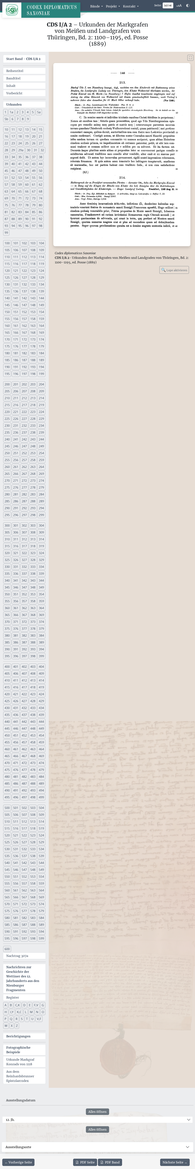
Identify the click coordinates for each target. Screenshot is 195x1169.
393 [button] (32, 649)
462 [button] (24, 749)
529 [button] (41, 842)
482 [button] (24, 777)
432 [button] (24, 708)
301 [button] (15, 525)
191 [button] (15, 367)
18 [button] (20, 136)
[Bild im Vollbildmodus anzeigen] (190, 58)
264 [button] (41, 467)
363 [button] (32, 608)
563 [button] (32, 890)
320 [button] (7, 553)
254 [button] (41, 453)
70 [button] (13, 198)
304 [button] (41, 525)
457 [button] (24, 742)
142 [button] (24, 298)
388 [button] (32, 642)
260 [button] (7, 467)
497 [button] (24, 797)
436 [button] (15, 715)
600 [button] (7, 949)
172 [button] (24, 339)
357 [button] (24, 601)
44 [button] (40, 164)
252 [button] (24, 453)
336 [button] (15, 574)
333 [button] (32, 567)
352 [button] (24, 594)
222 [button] (24, 412)
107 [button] (24, 250)
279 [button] (41, 487)
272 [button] (24, 480)
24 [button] (20, 143)
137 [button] (24, 291)
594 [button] (41, 931)
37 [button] (33, 157)
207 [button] (24, 391)
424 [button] (41, 694)
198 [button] (32, 374)
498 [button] (32, 797)
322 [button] (24, 553)
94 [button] (13, 226)
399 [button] (41, 656)
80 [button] (40, 205)
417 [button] (24, 687)
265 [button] (7, 474)
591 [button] (15, 931)
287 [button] (24, 501)
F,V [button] (36, 1005)
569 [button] (41, 897)
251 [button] (15, 453)
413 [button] (32, 680)
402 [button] (24, 667)
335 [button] (7, 574)
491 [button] (15, 790)
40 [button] (13, 164)
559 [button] (41, 883)
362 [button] (24, 608)
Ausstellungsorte (18, 1147)
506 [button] (15, 815)
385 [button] (7, 642)
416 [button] (15, 687)
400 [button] (7, 667)
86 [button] (40, 212)
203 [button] (32, 384)
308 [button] (32, 532)
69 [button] (6, 198)
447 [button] (24, 728)
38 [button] (40, 157)
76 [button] (13, 205)
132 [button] (24, 284)
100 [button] (7, 243)
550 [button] (7, 876)
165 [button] (7, 332)
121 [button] (15, 271)
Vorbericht (14, 93)
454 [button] (41, 735)
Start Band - (23, 59)
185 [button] (7, 360)
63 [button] (6, 191)
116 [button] (15, 264)
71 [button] (20, 198)
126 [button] (15, 277)
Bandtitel (13, 78)
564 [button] (41, 890)
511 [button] (15, 821)
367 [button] (24, 615)
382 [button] (24, 635)
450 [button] (7, 735)
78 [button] (27, 205)
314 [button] (41, 539)
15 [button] (40, 129)
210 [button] (7, 398)
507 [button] (24, 815)
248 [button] (32, 446)
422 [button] (24, 694)
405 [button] (7, 673)
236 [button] (15, 432)
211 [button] (15, 398)
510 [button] (7, 821)
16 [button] (6, 136)
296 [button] (15, 515)
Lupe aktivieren (174, 269)
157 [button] (24, 319)
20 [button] (33, 136)
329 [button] (41, 560)
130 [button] (7, 284)
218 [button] (32, 405)
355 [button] (7, 601)
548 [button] (32, 870)
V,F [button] (39, 1019)
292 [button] (24, 508)
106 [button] (15, 250)
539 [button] (41, 856)
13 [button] (27, 129)
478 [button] (32, 770)
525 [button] (7, 842)
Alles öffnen (97, 1112)
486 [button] (15, 783)
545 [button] (7, 870)
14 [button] (33, 129)
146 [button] (15, 305)
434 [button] (41, 708)
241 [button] (15, 439)
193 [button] (32, 367)
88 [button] (13, 219)
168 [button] (32, 332)
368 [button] (32, 615)
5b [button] (6, 119)
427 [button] (24, 701)
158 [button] (32, 319)
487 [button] (24, 783)
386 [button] (15, 642)
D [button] (24, 1005)
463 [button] (32, 749)
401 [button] (15, 667)
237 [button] (24, 432)
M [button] (31, 1012)
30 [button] (28, 150)
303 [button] (32, 525)
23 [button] (13, 143)
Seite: (158, 5)
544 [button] (41, 863)
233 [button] (32, 425)
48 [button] (27, 171)
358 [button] (32, 601)
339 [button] (41, 574)
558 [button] (32, 883)
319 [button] (41, 546)
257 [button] (24, 460)
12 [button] (20, 129)
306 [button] (15, 532)
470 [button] (7, 763)
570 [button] (7, 904)
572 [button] (24, 904)
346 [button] (15, 587)
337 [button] (24, 574)
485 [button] (7, 783)
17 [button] (13, 136)
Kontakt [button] (129, 6)
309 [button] (41, 532)
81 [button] (6, 212)
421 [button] (15, 694)
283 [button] (32, 494)
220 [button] (7, 412)
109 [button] (41, 250)
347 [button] (24, 587)
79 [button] (33, 205)
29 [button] (13, 150)
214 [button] (41, 398)
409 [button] (41, 673)
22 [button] (6, 143)
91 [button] (33, 219)
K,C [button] (19, 1012)
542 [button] (24, 863)
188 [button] (32, 360)
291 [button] (15, 508)
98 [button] (40, 226)
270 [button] (7, 480)
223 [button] (32, 412)
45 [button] (6, 171)
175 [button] (7, 346)
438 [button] (32, 715)
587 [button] (24, 925)
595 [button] (7, 938)
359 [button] (41, 601)
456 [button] (15, 742)
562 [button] (24, 890)
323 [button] (32, 553)
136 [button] (15, 291)
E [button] (30, 1005)
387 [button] (24, 642)
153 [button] (32, 312)
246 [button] (15, 446)
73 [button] (33, 198)
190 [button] (7, 367)
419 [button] (41, 687)
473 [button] (32, 763)
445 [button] (7, 728)
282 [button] (24, 494)
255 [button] (7, 460)
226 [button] (15, 419)
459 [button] (41, 742)
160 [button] (7, 326)
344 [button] (41, 580)
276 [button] (15, 487)
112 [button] (24, 257)
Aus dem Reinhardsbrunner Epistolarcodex (20, 1076)
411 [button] (15, 680)
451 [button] (15, 735)
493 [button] (32, 790)
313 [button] (32, 539)
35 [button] (20, 157)
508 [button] (32, 815)
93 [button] (6, 226)
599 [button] (41, 938)
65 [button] (20, 191)
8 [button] (23, 119)
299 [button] (41, 515)
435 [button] (7, 715)
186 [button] (15, 360)
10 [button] (6, 129)
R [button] (17, 1019)
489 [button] (41, 783)
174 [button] (41, 339)
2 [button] (17, 112)
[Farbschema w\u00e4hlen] (188, 5)
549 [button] (41, 870)
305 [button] (7, 532)
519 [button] (41, 828)
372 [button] (24, 622)
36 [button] (27, 157)
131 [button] (15, 284)
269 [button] (41, 474)
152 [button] (24, 312)
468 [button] (32, 756)
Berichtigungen (18, 1036)
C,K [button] (17, 1005)
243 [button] (32, 439)
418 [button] (32, 687)
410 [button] (7, 680)
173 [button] (32, 339)
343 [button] (32, 580)
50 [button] (40, 171)
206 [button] (15, 391)
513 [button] (32, 821)
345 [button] (7, 587)
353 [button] (32, 594)
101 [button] (15, 243)
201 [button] (15, 384)
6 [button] (12, 119)
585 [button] (7, 925)
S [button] (22, 1019)
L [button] (25, 1012)
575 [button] (7, 911)
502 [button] (24, 808)
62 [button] (40, 184)
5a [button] (39, 112)
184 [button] (41, 353)
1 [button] (5, 112)
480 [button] (7, 777)
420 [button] (7, 694)
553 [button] (32, 876)
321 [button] (15, 553)
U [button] (32, 1019)
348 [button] (32, 587)
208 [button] (32, 391)
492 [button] (24, 790)
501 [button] (15, 808)
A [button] (5, 1005)
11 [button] (13, 129)
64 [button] (13, 191)
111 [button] (15, 257)
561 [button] (15, 890)
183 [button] (32, 353)
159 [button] (41, 319)
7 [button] (17, 119)
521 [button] (15, 835)
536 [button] (15, 856)
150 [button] (7, 312)
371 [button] (15, 622)
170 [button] (7, 339)
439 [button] (41, 715)
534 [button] (41, 849)
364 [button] (41, 608)
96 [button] (27, 226)
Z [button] (17, 1026)
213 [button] (32, 398)
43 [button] (33, 164)
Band (112, 1162)
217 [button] (24, 405)
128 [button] (32, 277)
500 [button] (7, 808)
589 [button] (41, 925)
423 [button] (32, 694)
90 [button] (27, 219)
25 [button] (27, 143)
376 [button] (15, 629)
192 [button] (24, 367)
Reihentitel (14, 71)
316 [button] (15, 546)
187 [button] (24, 360)
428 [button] (32, 701)
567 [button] (24, 897)
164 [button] (41, 326)
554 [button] (41, 876)
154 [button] (41, 312)
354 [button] (41, 594)
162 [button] (24, 326)
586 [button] (15, 925)
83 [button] (20, 212)
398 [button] (32, 656)
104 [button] (41, 243)
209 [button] (41, 391)
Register (12, 997)
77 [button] (20, 205)
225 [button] (7, 419)
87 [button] (6, 219)
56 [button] (40, 178)
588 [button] (32, 925)
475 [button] (7, 770)
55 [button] (33, 178)
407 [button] (24, 673)
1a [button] (11, 112)
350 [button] (7, 594)
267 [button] (24, 474)
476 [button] (15, 770)
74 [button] (40, 198)
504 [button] (41, 808)
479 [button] (41, 770)
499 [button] (41, 797)
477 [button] (24, 770)
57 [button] (6, 184)
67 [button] (33, 191)
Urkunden (14, 104)
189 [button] (41, 360)
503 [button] (32, 808)
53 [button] (20, 178)
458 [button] (32, 742)
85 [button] (33, 212)
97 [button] (33, 226)
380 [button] (7, 635)
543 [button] (32, 863)
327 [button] (24, 560)
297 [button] (24, 515)
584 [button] (41, 918)
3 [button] (22, 112)
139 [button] (41, 291)
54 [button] (27, 178)
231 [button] (15, 425)
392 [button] (24, 649)
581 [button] (15, 918)
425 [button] (7, 701)
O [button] (43, 1012)
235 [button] (7, 432)
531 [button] (15, 849)
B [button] (11, 1005)
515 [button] (7, 828)
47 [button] (20, 171)
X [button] (12, 1026)
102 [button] (24, 243)
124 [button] (41, 271)
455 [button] (7, 742)
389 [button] (41, 642)
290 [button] (7, 508)
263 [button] (32, 467)
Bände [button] (95, 6)
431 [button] (15, 708)
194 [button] (41, 367)
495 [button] (7, 797)
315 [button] (7, 546)
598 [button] (32, 938)
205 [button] (7, 391)
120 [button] (7, 271)
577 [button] (24, 911)
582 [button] (24, 918)
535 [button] (7, 856)
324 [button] (41, 553)
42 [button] (27, 164)
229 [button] (41, 419)
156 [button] (15, 319)
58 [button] (13, 184)
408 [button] (32, 673)
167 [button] (24, 332)
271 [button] (15, 480)
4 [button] (28, 112)
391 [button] (15, 649)
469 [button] (41, 756)
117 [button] (24, 264)
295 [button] (7, 515)
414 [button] (41, 680)
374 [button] (41, 622)
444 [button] (41, 722)
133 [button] (32, 284)
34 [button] (13, 157)
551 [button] (15, 876)
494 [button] (41, 790)
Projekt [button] (112, 6)
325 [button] (7, 560)
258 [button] (32, 460)
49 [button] (33, 171)
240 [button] (7, 439)
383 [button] (32, 635)
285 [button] (7, 501)
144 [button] (41, 298)
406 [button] (15, 673)
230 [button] (7, 425)
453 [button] (32, 735)
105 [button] (7, 250)
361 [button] (15, 608)
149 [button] (41, 305)
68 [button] (40, 191)
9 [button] (28, 119)
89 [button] (20, 219)
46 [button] (13, 171)
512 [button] (24, 821)
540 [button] (7, 863)
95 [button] (20, 226)
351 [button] (15, 594)
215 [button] (7, 405)
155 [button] (7, 319)
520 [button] (7, 835)
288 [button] (32, 501)
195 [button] (7, 374)
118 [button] (32, 264)
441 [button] (15, 722)
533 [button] (32, 849)
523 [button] (32, 835)
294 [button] (41, 508)
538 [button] (32, 856)
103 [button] (32, 243)
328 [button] (32, 560)
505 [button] (7, 815)
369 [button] (41, 615)
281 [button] (15, 494)
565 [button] (7, 897)
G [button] (43, 1005)
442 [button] (24, 722)
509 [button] (41, 815)
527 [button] (24, 842)
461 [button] (15, 749)
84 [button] (27, 212)
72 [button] (27, 198)
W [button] (6, 1026)
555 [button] (7, 883)
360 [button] (7, 608)
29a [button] (20, 150)
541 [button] (15, 863)
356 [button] (15, 601)
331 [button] (15, 567)
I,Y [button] (12, 1012)
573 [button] (32, 904)
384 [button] (41, 635)
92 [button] (40, 219)
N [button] (37, 1012)
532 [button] (24, 849)
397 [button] (24, 656)
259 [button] (41, 460)
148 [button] (32, 305)
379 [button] (41, 629)
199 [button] (41, 374)
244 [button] (41, 439)
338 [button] (32, 574)
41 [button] (20, 164)
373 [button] (32, 622)
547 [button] (24, 870)
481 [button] (15, 777)
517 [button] (24, 828)
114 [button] (41, 257)
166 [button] (15, 332)
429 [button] (41, 701)
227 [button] (24, 419)
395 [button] (7, 656)
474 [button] (41, 763)
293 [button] (32, 508)
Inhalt (11, 86)
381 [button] (15, 635)
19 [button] (27, 136)
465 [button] (7, 756)
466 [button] (15, 756)
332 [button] (24, 567)
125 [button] (7, 277)
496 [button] (15, 797)
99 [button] (6, 233)
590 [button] (7, 931)
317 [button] (24, 546)
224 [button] (41, 412)
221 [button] (15, 412)
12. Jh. (10, 1120)
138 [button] (32, 291)
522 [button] (24, 835)
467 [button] (24, 756)
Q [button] (11, 1019)
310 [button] (7, 539)
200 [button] (7, 384)
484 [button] (41, 777)
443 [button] (32, 722)
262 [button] (24, 467)
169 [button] (41, 332)
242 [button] (24, 439)
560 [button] (7, 890)
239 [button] (41, 432)
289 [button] (41, 501)
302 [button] (24, 525)
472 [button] (24, 763)
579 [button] (41, 911)
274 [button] (41, 480)
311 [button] (15, 539)
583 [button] (32, 918)
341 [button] (15, 580)
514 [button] (41, 821)
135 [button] (7, 291)
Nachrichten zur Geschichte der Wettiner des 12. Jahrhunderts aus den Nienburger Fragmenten (22, 978)
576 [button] (15, 911)
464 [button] (41, 749)
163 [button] (32, 326)
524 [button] (41, 835)
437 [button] (24, 715)
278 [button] (32, 487)
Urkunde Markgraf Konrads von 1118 (20, 1062)
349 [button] (41, 587)
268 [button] (32, 474)
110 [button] (7, 257)
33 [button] (6, 157)
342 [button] (24, 580)
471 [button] (15, 763)
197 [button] (24, 374)
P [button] (5, 1019)
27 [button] (40, 143)
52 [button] (13, 178)
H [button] (6, 1012)
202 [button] (24, 384)
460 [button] (7, 749)
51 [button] (6, 178)
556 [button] (15, 883)
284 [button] (41, 494)
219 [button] (41, 405)
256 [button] (15, 460)
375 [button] (7, 629)
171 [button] (15, 339)
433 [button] (32, 708)
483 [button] (32, 777)
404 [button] (41, 667)
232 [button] (24, 425)
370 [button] (7, 622)
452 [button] (24, 735)
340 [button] (7, 580)
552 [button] (24, 876)
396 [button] (15, 656)
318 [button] (32, 546)
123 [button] (32, 271)
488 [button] (32, 783)
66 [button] (27, 191)
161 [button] (15, 326)
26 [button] (33, 143)
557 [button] (24, 883)
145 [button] (7, 305)
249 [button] (41, 446)
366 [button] (15, 615)
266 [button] (15, 474)
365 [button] (7, 615)
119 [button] (41, 264)
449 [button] (41, 728)
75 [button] (6, 205)
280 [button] (7, 494)
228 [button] (32, 419)
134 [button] (41, 284)
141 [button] (15, 298)
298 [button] (32, 515)
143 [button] (32, 298)
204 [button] (41, 384)
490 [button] (7, 790)
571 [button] (15, 904)
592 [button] (24, 931)
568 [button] (32, 897)
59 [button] (20, 184)
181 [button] (15, 353)
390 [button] (7, 649)
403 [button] (32, 667)
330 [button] (7, 567)
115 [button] (7, 264)
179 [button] (41, 346)
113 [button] (32, 257)
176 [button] (15, 346)
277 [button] (24, 487)
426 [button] (15, 701)
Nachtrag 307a (17, 956)
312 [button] (24, 539)
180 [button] (7, 353)
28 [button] (6, 150)
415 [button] (7, 687)
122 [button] (24, 271)
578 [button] (32, 911)
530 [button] (7, 849)
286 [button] (15, 501)
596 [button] (15, 938)
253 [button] (32, 453)
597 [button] (24, 938)
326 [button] (15, 560)
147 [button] (24, 305)
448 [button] (32, 728)
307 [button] (24, 532)
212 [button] (24, 398)
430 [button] (7, 708)
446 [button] (15, 728)
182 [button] (24, 353)
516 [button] (15, 828)
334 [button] (41, 567)
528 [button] (32, 842)
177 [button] (24, 346)
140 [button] (7, 298)
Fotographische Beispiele (18, 1050)
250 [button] (7, 453)
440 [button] (7, 722)
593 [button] (32, 931)
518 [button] (32, 828)
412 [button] (24, 680)
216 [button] (15, 405)
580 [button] (7, 918)
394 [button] (41, 649)
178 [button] (32, 346)
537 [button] (24, 856)
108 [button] (32, 250)
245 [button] (7, 446)
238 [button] (32, 432)
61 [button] (33, 184)
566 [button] (15, 897)
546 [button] (15, 870)
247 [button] (24, 446)
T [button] (27, 1019)
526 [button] (15, 842)
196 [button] (15, 374)
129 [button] (41, 277)
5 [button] (33, 112)
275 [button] (7, 487)
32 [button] (42, 150)
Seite (87, 1162)
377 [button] (24, 629)
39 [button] (6, 164)
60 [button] (27, 184)
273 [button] (32, 480)
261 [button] (15, 467)
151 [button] (15, 312)
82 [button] (13, 212)
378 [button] (32, 629)
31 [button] (35, 150)
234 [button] (41, 425)
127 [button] (24, 277)
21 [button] (40, 136)
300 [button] (7, 525)
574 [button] (41, 904)
